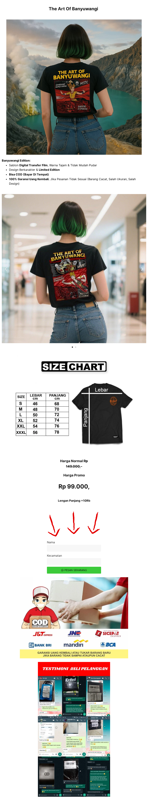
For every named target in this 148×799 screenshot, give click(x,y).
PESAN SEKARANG (75, 570)
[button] (6, 269)
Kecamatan (54, 555)
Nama (51, 542)
